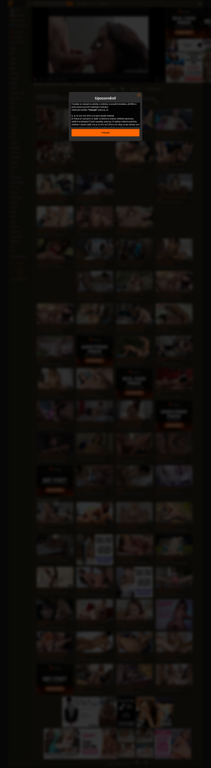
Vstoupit (105, 133)
